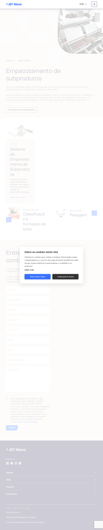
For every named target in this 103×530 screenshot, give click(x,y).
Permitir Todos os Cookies (37, 276)
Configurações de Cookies (65, 277)
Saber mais (29, 269)
